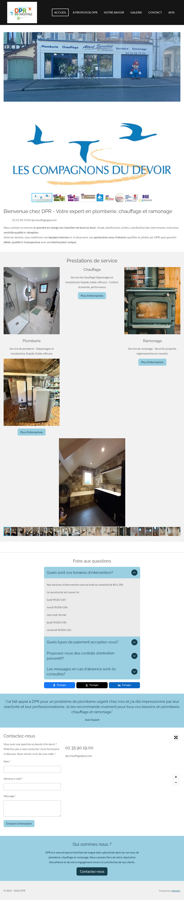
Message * (10, 796)
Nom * (7, 761)
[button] (177, 107)
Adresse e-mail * (13, 778)
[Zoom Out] (176, 782)
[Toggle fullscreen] (176, 737)
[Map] (141, 760)
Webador (175, 890)
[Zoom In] (176, 777)
